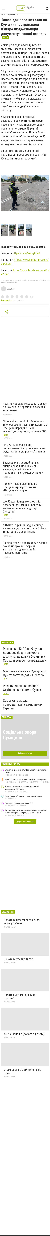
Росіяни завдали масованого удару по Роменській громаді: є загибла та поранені (25, 407)
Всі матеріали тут (25, 753)
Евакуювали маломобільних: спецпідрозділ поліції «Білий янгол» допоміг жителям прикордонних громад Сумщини (23, 467)
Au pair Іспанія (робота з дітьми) (24, 1034)
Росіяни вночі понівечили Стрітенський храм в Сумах (22, 688)
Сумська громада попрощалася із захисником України (22, 704)
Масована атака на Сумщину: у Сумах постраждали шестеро (25, 673)
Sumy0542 (10, 289)
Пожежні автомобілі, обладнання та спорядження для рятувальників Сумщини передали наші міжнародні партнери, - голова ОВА (25, 426)
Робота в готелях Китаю (18, 959)
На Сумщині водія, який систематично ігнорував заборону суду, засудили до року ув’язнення (24, 448)
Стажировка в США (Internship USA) (22, 1071)
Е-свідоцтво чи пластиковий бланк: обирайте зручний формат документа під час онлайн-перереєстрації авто (25, 548)
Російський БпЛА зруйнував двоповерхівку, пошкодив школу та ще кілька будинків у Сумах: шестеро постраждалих (24, 654)
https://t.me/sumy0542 (26, 253)
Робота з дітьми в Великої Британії (20, 996)
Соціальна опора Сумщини (19, 735)
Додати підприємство (25, 821)
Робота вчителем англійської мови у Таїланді (22, 921)
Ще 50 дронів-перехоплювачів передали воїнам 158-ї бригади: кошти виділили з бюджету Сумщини (22, 506)
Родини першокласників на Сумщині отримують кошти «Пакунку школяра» (20, 487)
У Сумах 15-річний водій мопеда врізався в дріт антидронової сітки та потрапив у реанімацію (24, 528)
